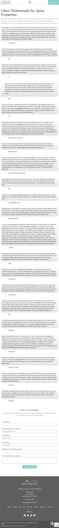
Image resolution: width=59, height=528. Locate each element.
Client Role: (5, 442)
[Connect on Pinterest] (31, 516)
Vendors (42, 507)
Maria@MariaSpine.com (30, 502)
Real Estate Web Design (7, 526)
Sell (24, 507)
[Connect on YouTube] (28, 516)
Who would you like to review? (11, 428)
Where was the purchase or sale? (12, 449)
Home (9, 507)
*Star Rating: (6, 435)
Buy (20, 507)
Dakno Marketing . (20, 526)
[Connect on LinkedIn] (34, 516)
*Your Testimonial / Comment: (11, 456)
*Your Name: (6, 422)
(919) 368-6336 (29, 499)
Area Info (29, 507)
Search (15, 507)
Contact (49, 507)
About (36, 507)
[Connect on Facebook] (25, 516)
